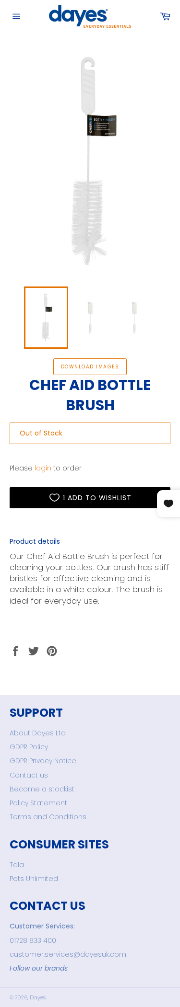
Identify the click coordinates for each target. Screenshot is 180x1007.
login (43, 468)
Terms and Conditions (48, 817)
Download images (90, 367)
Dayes (38, 997)
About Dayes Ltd (38, 733)
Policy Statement (38, 803)
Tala (17, 865)
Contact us (29, 775)
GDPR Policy (29, 747)
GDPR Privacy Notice (43, 761)
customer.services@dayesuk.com (68, 954)
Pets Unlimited (34, 878)
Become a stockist (42, 789)
